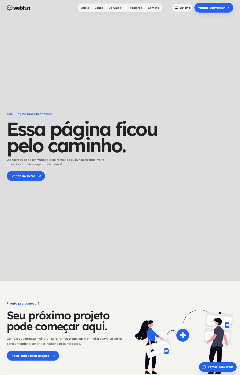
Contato (153, 8)
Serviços (115, 8)
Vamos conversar (211, 8)
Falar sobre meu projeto (30, 356)
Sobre (99, 8)
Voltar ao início (23, 176)
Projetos (136, 8)
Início (85, 8)
